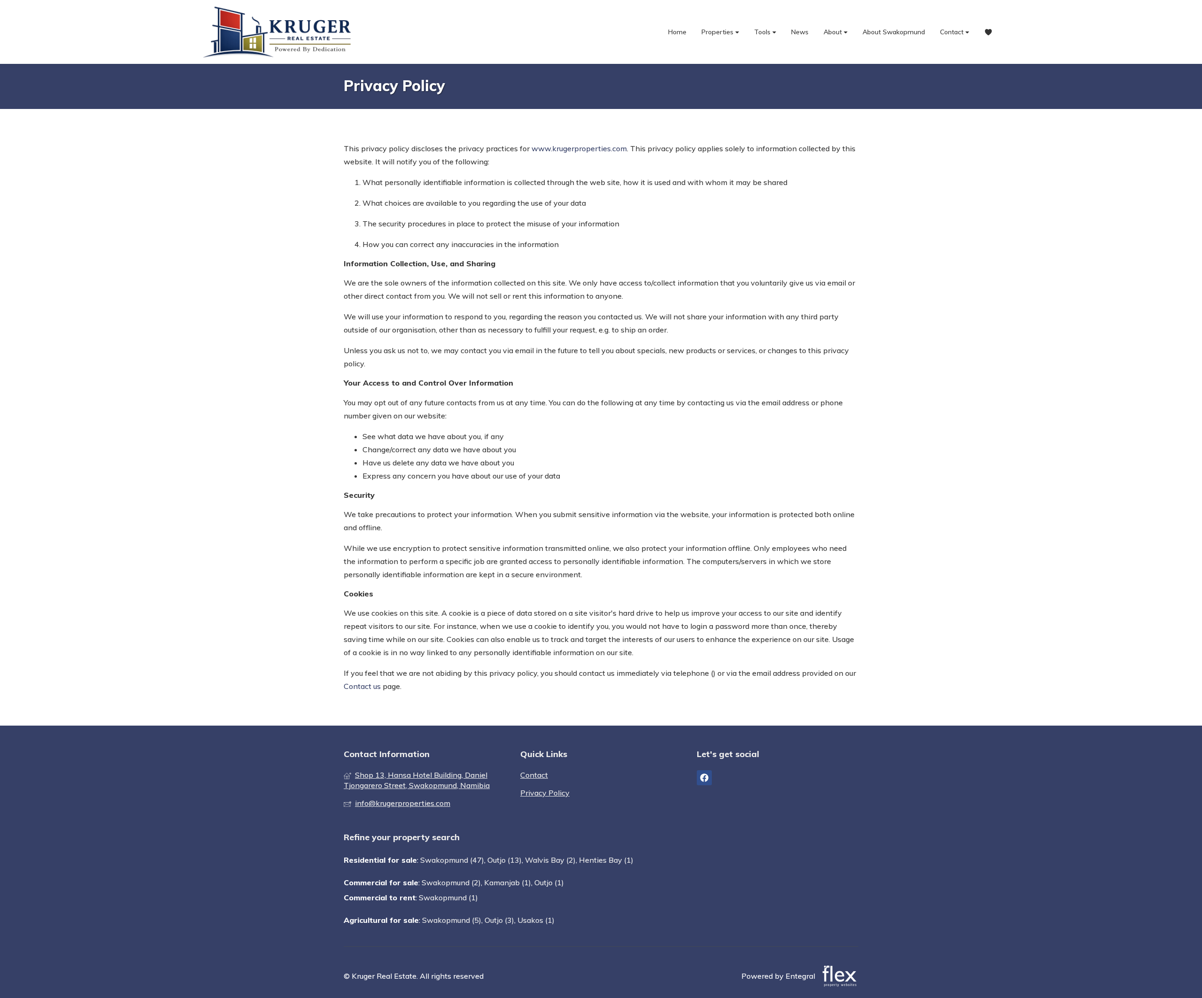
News (800, 32)
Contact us (362, 686)
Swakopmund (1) (448, 897)
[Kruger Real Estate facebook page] (704, 778)
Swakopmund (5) (451, 920)
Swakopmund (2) (451, 882)
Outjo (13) (504, 860)
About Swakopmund (894, 32)
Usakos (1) (536, 920)
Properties (718, 32)
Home (677, 32)
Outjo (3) (499, 920)
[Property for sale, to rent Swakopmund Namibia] (279, 32)
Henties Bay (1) (606, 860)
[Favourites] (988, 32)
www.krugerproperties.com (579, 148)
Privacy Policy (545, 792)
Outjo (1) (549, 882)
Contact (952, 32)
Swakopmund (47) (452, 860)
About (834, 32)
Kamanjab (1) (507, 882)
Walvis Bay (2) (550, 860)
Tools (763, 32)
